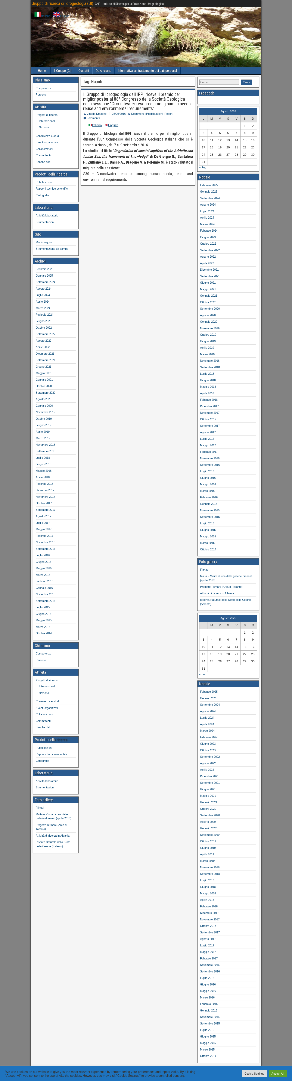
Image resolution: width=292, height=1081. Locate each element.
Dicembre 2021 (45, 353)
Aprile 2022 (43, 347)
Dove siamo (103, 71)
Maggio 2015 (44, 620)
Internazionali (47, 121)
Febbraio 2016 (44, 581)
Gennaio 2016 (44, 587)
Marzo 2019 (43, 438)
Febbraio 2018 (44, 483)
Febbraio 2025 (44, 269)
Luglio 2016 (43, 555)
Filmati (40, 807)
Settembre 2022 (45, 334)
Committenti (43, 155)
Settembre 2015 (45, 600)
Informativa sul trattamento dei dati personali (147, 71)
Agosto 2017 (43, 516)
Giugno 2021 (43, 366)
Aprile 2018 (43, 477)
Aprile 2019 (43, 431)
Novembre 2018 (45, 444)
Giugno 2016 (43, 561)
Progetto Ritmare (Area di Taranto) (221, 586)
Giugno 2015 (43, 613)
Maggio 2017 (44, 529)
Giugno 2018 (43, 464)
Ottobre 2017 (44, 503)
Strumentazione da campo (52, 248)
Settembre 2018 (45, 451)
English (64, 15)
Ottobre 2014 (44, 633)
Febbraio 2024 (44, 314)
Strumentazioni (45, 222)
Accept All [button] (277, 1073)
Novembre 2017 (45, 496)
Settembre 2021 (45, 360)
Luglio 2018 (43, 457)
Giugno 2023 (43, 321)
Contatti (83, 71)
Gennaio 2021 (44, 379)
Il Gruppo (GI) (63, 71)
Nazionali (44, 127)
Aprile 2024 (43, 301)
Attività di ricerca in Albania (52, 835)
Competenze (43, 88)
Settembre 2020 (45, 392)
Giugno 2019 (43, 425)
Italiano (45, 15)
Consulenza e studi (47, 136)
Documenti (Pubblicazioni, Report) (152, 113)
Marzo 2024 (43, 308)
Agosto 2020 (43, 399)
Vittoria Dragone (96, 113)
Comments (93, 118)
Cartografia (42, 195)
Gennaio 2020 (44, 405)
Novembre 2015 (45, 594)
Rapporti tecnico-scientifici (52, 188)
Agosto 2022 (43, 340)
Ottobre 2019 (44, 418)
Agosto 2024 (43, 288)
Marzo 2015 (43, 626)
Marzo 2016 (43, 574)
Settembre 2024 (45, 282)
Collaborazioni (44, 149)
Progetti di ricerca (47, 114)
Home (42, 71)
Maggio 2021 (44, 373)
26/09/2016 (119, 113)
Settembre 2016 (45, 548)
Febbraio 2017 (44, 535)
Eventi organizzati (47, 142)
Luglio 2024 (43, 295)
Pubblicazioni (44, 182)
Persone (41, 94)
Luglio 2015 (43, 607)
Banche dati (43, 162)
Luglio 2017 (43, 522)
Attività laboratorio (47, 215)
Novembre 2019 (45, 412)
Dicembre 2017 (45, 490)
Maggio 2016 (44, 568)
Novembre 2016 (45, 542)
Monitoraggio (44, 242)
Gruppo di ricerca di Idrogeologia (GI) (62, 3)
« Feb (202, 167)
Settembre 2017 (45, 509)
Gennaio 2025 (44, 275)
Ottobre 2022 (44, 327)
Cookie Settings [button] (254, 1073)
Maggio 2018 (44, 470)
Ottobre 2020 (44, 386)
